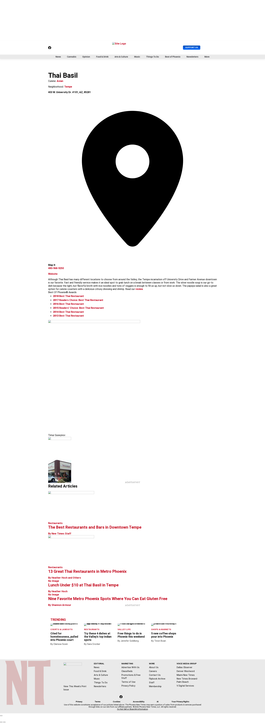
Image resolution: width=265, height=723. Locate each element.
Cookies (116, 702)
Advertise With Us (130, 667)
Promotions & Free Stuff (130, 676)
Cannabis (71, 56)
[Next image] (4, 722)
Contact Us (155, 675)
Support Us (191, 47)
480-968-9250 (56, 268)
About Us (153, 667)
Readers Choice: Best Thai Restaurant (78, 300)
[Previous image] (1, 722)
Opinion (86, 56)
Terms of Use (128, 682)
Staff (151, 682)
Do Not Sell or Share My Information (132, 709)
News (58, 56)
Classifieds (126, 671)
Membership (155, 686)
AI (158, 702)
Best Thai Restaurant (68, 296)
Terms (97, 702)
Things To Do (152, 56)
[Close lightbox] (1, 715)
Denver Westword (186, 671)
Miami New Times (186, 675)
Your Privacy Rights (180, 702)
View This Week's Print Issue (74, 688)
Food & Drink (102, 56)
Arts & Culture (121, 56)
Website (53, 273)
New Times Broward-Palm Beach (187, 680)
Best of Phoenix (172, 56)
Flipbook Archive (157, 678)
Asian (60, 81)
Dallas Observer (184, 667)
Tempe (68, 86)
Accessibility (138, 702)
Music (137, 56)
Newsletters (192, 56)
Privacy (79, 702)
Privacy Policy (128, 686)
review (139, 289)
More (206, 56)
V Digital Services (185, 686)
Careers (153, 671)
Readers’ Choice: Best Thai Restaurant (78, 307)
